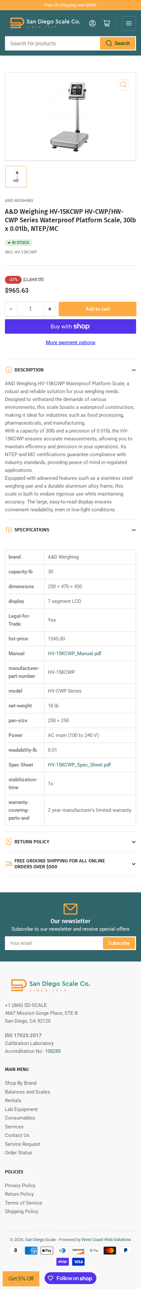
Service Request (22, 1144)
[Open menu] (129, 23)
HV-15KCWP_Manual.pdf (74, 653)
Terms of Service (23, 1203)
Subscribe (119, 943)
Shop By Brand (20, 1083)
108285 (53, 1051)
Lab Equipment (21, 1109)
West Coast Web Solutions (106, 1239)
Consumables (20, 1118)
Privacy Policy (20, 1186)
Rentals (13, 1100)
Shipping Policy (21, 1211)
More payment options (70, 342)
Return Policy (19, 1194)
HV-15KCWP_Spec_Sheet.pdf (79, 765)
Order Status (18, 1153)
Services (14, 1127)
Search (122, 43)
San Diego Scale (40, 1239)
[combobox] (70, 43)
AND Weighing (19, 200)
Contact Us (17, 1135)
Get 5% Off (21, 1278)
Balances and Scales (27, 1092)
